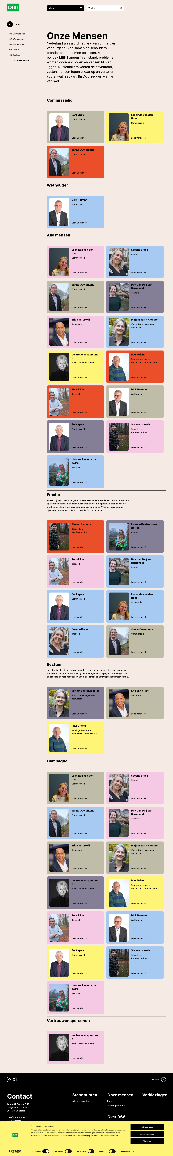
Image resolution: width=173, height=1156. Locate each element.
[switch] (68, 1151)
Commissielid (19, 34)
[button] (67, 8)
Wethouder (18, 39)
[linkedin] (14, 1079)
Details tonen (125, 1151)
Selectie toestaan (147, 1134)
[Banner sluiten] (169, 1125)
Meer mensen (23, 60)
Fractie (16, 50)
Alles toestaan (147, 1127)
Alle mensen (18, 44)
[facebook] (9, 1079)
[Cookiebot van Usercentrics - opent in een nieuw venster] (15, 1151)
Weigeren (147, 1141)
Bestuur (16, 55)
